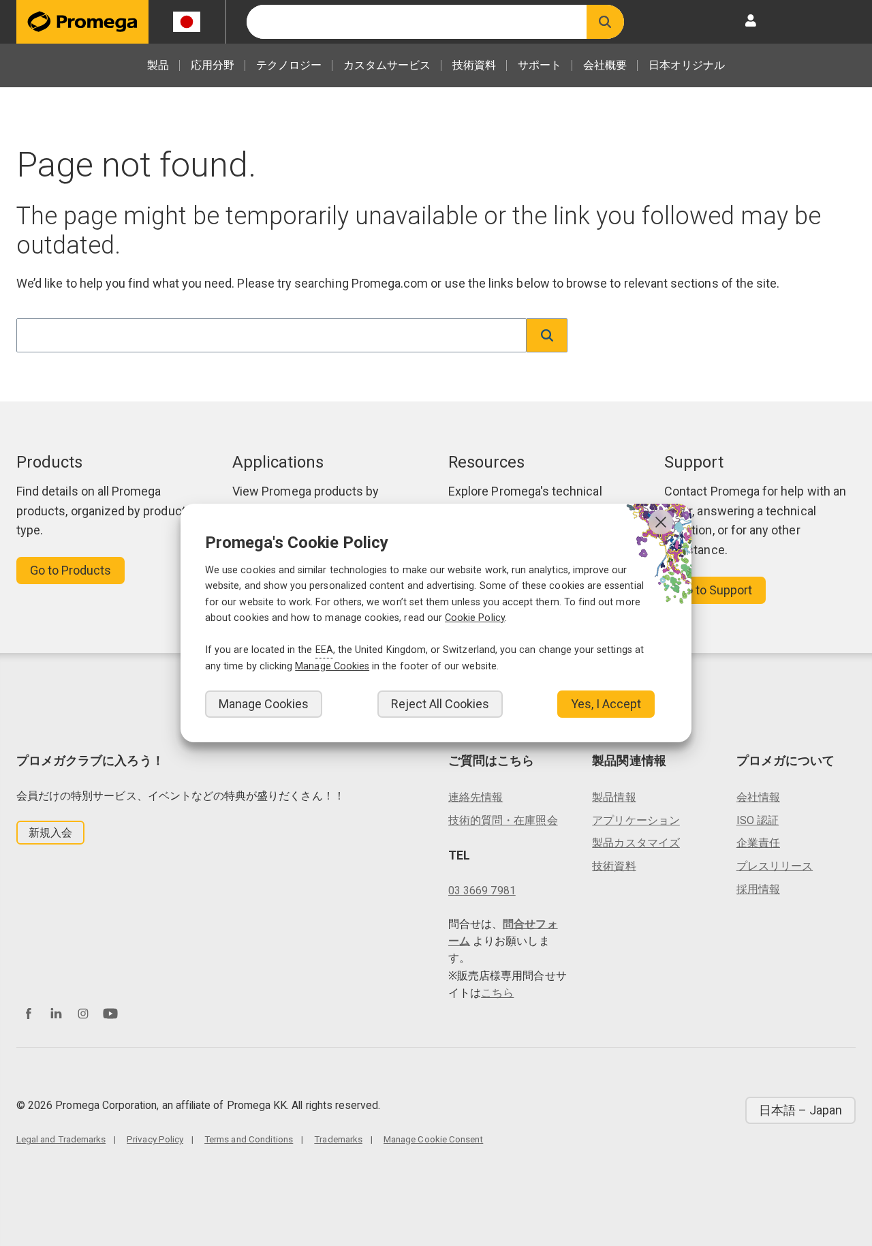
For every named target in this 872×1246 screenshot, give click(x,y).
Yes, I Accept (606, 704)
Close (661, 522)
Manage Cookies (264, 704)
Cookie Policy (475, 618)
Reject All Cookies (440, 704)
